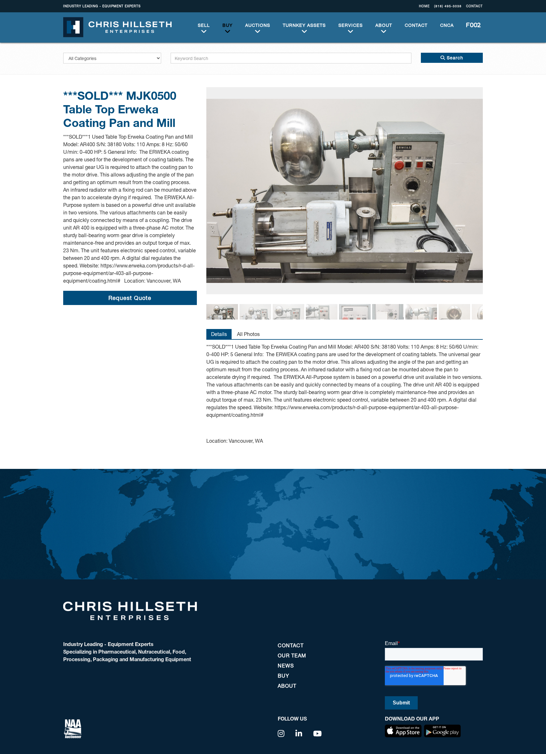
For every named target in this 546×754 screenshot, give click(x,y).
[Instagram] (281, 733)
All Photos (248, 334)
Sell (204, 25)
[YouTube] (317, 733)
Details (219, 334)
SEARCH (471, 25)
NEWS (286, 665)
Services (350, 25)
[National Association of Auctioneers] (72, 728)
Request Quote (129, 297)
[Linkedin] (298, 733)
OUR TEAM (292, 655)
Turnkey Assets (304, 25)
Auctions (257, 25)
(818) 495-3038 (448, 6)
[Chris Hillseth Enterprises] (117, 26)
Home (424, 6)
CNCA (447, 25)
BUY (227, 25)
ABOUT (383, 25)
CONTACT (474, 6)
